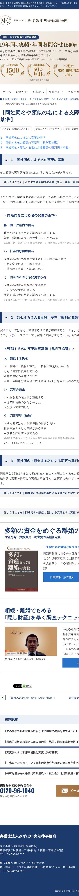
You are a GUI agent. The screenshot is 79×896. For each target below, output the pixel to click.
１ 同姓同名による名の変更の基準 (23, 137)
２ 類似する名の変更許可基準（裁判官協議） (30, 142)
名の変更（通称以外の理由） (16, 128)
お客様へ (38, 92)
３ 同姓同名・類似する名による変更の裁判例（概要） (35, 147)
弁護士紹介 (56, 92)
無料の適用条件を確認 (39, 79)
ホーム (7, 92)
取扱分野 (22, 92)
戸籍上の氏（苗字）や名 (43, 98)
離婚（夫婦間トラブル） (17, 98)
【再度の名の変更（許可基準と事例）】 (32, 698)
